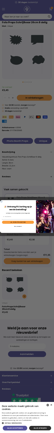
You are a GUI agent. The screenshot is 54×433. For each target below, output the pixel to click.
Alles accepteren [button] (15, 428)
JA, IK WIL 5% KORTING (18, 222)
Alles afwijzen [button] (40, 428)
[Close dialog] (1, 201)
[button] (27, 423)
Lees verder (36, 420)
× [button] (51, 405)
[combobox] (47, 405)
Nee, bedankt (18, 226)
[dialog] (27, 417)
